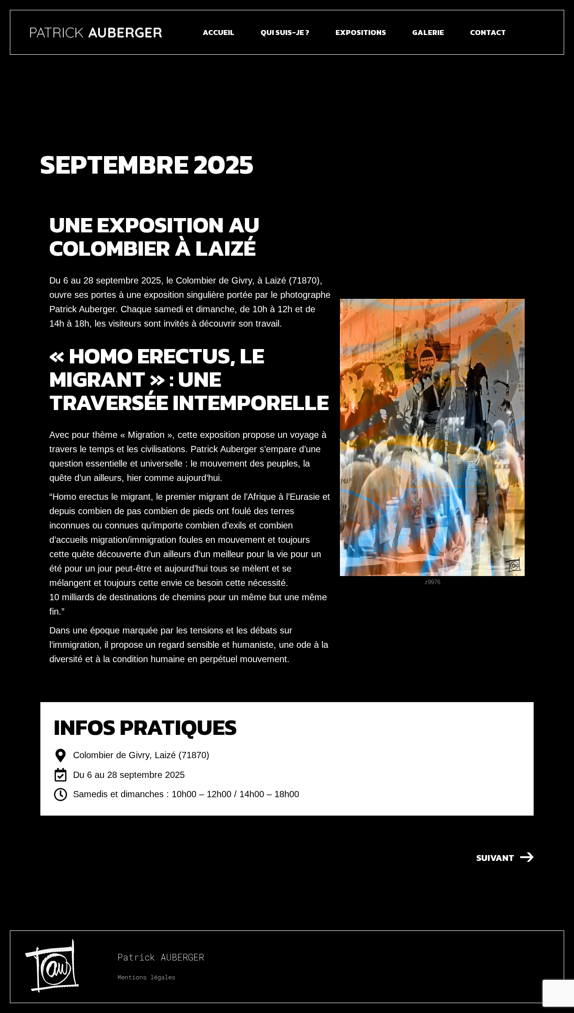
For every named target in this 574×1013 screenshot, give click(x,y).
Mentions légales (146, 977)
